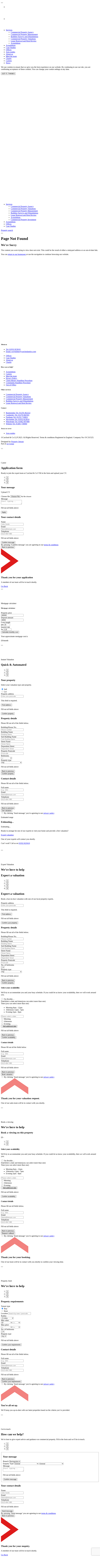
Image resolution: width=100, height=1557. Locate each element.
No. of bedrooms (7, 965)
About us (9, 54)
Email (3, 527)
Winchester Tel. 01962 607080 (18, 422)
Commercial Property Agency (22, 32)
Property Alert (6, 1281)
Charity (9, 59)
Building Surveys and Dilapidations (24, 37)
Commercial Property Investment (23, 220)
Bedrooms (5, 756)
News (8, 63)
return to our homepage (17, 254)
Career (3, 463)
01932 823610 (24, 843)
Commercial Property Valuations (23, 39)
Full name (5, 787)
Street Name (5, 741)
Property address (7, 694)
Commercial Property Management (24, 34)
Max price (5, 1325)
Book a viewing (7, 1122)
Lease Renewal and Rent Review (23, 41)
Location (4, 1313)
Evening (7, 1024)
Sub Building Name (8, 737)
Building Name (7, 732)
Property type (6, 760)
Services (9, 30)
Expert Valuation (7, 864)
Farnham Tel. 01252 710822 (17, 417)
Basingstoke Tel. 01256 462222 (18, 413)
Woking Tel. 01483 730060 (16, 424)
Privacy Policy (11, 378)
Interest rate (5, 627)
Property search (7, 230)
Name (3, 522)
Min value (5, 1320)
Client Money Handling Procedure (19, 381)
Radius (3, 1316)
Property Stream (17, 442)
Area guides (10, 52)
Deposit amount (7, 618)
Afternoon (8, 1021)
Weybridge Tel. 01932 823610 (17, 419)
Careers (9, 61)
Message (4, 499)
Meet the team (11, 56)
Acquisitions (15, 43)
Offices (8, 50)
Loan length (5, 622)
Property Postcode (8, 751)
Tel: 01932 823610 (13, 349)
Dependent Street (7, 746)
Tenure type (5, 1306)
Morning (7, 1019)
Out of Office (11, 385)
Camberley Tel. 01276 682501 (17, 415)
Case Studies (11, 48)
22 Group (10, 444)
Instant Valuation (7, 659)
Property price (6, 613)
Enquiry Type (8, 1464)
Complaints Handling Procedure (18, 383)
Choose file (5, 496)
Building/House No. (9, 727)
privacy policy (48, 813)
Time (15, 1003)
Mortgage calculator (8, 603)
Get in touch (5, 1429)
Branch (6, 1461)
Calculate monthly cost (10, 632)
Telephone (5, 531)
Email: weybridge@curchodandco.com (21, 352)
